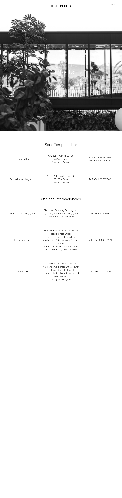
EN (112, 4)
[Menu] (5, 6)
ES (117, 4)
